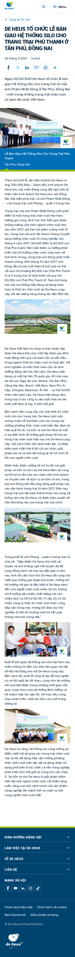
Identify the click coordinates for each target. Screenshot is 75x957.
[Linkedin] (27, 67)
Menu (62, 6)
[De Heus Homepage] (10, 6)
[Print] (45, 67)
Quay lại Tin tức (19, 19)
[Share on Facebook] (8, 67)
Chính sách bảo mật (18, 907)
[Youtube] (15, 888)
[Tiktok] (38, 888)
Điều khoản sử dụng (44, 914)
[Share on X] (18, 67)
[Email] (36, 67)
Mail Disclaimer (15, 914)
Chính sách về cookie (52, 907)
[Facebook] (8, 888)
